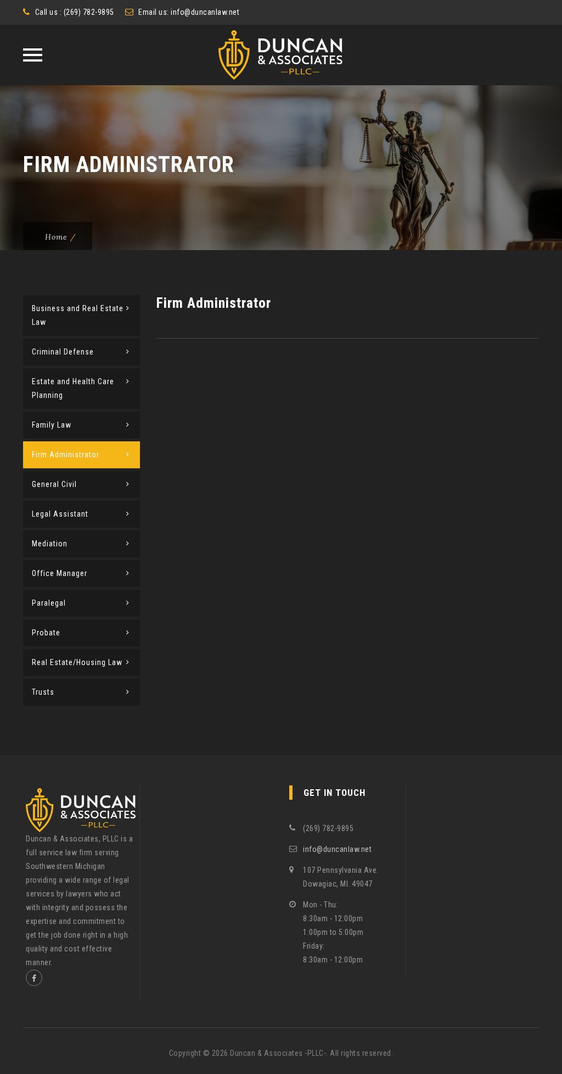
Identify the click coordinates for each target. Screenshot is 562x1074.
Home (56, 237)
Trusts (43, 692)
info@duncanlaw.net (205, 12)
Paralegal (49, 603)
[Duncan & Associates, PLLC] (281, 55)
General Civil (54, 484)
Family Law (51, 424)
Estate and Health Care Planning (73, 388)
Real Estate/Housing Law (77, 662)
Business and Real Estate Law (77, 315)
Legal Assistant (60, 514)
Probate (46, 632)
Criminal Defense (63, 351)
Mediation (50, 543)
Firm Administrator (65, 454)
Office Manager (59, 573)
